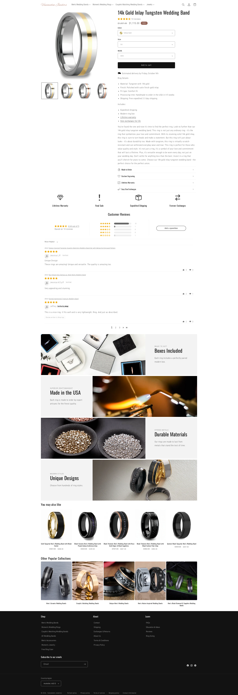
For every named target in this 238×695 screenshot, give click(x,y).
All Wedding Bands (49, 636)
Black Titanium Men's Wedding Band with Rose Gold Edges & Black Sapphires (119, 545)
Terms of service (99, 693)
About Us (97, 636)
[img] (51, 251)
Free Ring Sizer (47, 649)
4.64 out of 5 (73, 226)
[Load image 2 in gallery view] (67, 91)
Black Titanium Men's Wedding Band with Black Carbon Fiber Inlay (150, 545)
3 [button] (119, 327)
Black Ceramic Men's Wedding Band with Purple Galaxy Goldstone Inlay (87, 545)
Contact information (129, 693)
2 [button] (115, 327)
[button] (183, 4)
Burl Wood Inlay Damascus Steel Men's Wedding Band (67, 275)
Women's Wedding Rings (51, 627)
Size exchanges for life (130, 121)
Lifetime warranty (128, 117)
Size (119, 39)
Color (120, 28)
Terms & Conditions (101, 640)
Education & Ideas (153, 627)
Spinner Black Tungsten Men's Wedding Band (181, 544)
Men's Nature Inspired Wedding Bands (150, 603)
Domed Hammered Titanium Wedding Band (64, 299)
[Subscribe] (85, 664)
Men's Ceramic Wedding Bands (56, 603)
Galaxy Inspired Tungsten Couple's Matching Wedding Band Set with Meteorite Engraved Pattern (82, 248)
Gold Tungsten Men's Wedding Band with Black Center (56, 545)
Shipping (97, 627)
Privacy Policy (99, 645)
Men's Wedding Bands (50, 623)
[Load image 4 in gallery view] (102, 91)
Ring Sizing (150, 636)
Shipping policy (114, 693)
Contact (97, 623)
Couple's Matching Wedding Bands (87, 603)
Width (120, 51)
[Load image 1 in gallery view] (50, 91)
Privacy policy (85, 693)
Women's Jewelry (48, 645)
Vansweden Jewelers (54, 693)
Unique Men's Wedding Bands (119, 603)
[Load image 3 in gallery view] (85, 91)
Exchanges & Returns (102, 631)
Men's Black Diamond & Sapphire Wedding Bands (181, 604)
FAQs (148, 623)
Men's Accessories (49, 640)
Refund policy (72, 693)
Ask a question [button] (171, 228)
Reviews (149, 631)
